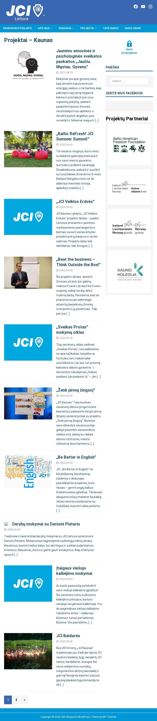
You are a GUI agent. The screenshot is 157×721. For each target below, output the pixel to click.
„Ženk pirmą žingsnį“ (75, 390)
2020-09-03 (66, 144)
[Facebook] (135, 6)
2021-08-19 (66, 72)
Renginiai (65, 28)
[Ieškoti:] (129, 81)
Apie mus (44, 28)
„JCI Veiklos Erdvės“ (75, 201)
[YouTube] (143, 6)
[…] (97, 120)
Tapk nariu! (110, 28)
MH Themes (109, 716)
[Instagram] (150, 6)
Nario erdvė (133, 28)
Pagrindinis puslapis (17, 28)
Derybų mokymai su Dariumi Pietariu (46, 524)
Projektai (87, 28)
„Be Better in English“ (76, 457)
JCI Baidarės (68, 635)
